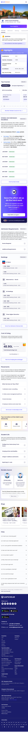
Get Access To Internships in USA (14, 409)
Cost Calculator (4, 665)
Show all (23, 81)
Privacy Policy (4, 710)
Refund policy (4, 713)
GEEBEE (3, 707)
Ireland (3, 644)
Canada (3, 640)
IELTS (2, 675)
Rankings (17, 30)
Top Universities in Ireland (7, 656)
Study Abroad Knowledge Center (7, 669)
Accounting (5, 85)
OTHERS (22, 726)
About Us (17, 637)
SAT (15, 669)
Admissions (10, 30)
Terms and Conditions (6, 712)
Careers (16, 639)
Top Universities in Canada (7, 652)
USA (2, 637)
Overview (3, 30)
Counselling (4, 676)
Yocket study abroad (6, 706)
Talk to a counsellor (5, 663)
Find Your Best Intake (14, 181)
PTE (15, 671)
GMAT (16, 674)
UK (2, 639)
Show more (22, 118)
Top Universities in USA (6, 649)
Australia (3, 642)
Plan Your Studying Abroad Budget (14, 359)
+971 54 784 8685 (13, 699)
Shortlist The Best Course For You (13, 110)
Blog (2, 667)
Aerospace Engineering (18, 85)
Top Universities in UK (6, 650)
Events (2, 671)
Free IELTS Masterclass (6, 662)
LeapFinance (17, 660)
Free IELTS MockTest (6, 660)
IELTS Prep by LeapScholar (18, 663)
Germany (3, 645)
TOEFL (16, 668)
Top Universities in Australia (5, 654)
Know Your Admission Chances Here (14, 326)
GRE (16, 672)
